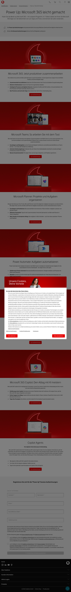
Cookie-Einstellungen (24, 331)
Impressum (35, 331)
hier (30, 297)
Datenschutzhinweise (11, 331)
